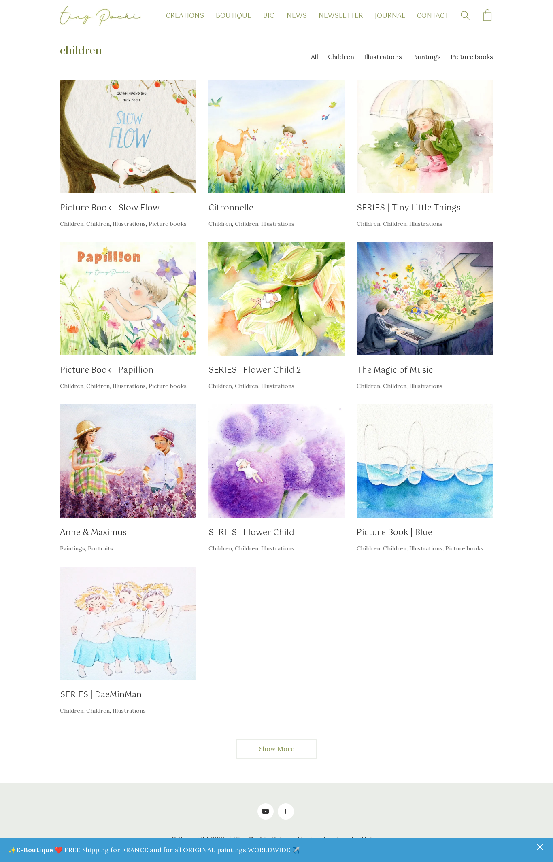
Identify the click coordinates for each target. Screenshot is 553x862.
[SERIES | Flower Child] (276, 461)
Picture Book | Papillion (106, 370)
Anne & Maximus (93, 532)
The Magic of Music (395, 370)
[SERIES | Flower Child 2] (276, 298)
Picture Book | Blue (394, 532)
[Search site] (465, 16)
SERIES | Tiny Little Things (409, 208)
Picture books (472, 57)
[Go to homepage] (100, 16)
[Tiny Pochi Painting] (286, 811)
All (314, 57)
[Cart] (487, 16)
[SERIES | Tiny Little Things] (425, 136)
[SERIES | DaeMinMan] (128, 623)
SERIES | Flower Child (251, 532)
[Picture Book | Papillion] (128, 298)
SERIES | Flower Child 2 (254, 370)
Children (341, 57)
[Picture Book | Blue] (425, 461)
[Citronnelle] (276, 136)
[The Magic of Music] (425, 298)
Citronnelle (230, 208)
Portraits (100, 548)
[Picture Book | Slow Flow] (128, 136)
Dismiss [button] (541, 848)
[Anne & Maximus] (128, 461)
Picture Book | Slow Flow (110, 208)
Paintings (426, 57)
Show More (276, 751)
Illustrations (383, 57)
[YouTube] (265, 811)
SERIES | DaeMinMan (101, 695)
